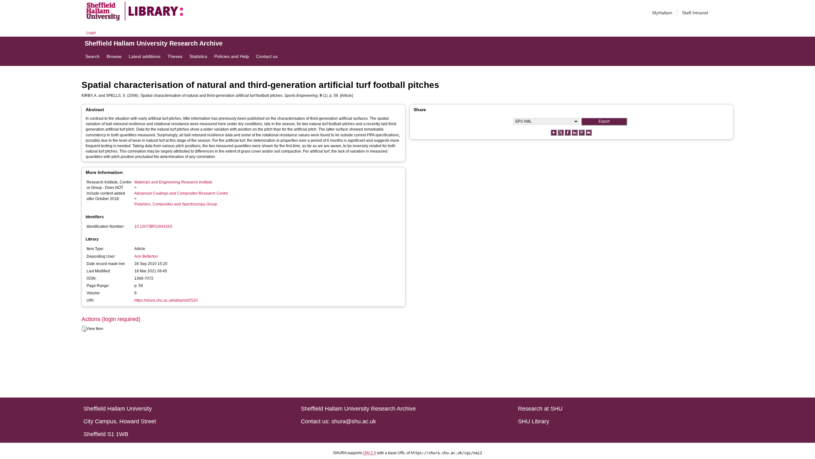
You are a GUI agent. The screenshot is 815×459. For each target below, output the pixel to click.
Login (91, 33)
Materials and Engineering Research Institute (173, 182)
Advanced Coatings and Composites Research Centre (181, 193)
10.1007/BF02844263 (153, 226)
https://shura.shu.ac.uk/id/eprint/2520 (166, 300)
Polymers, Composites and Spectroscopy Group (175, 204)
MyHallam (662, 12)
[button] (84, 329)
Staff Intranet (695, 12)
